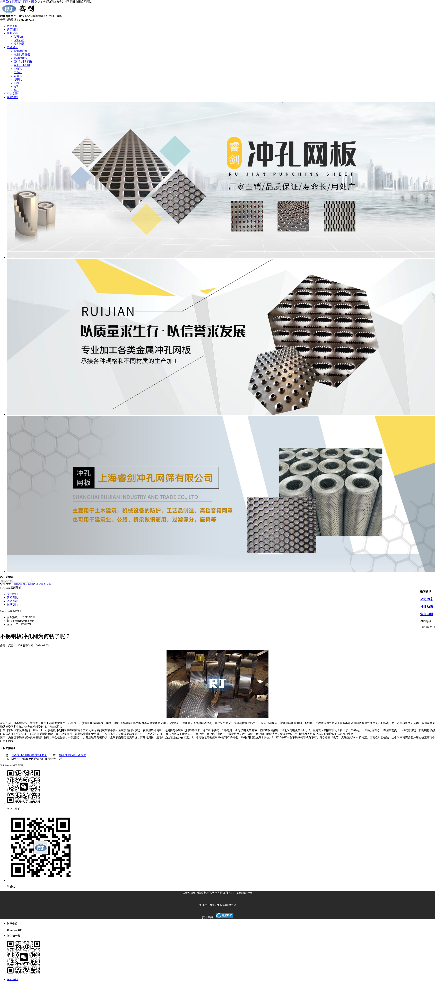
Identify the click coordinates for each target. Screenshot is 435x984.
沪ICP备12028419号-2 (223, 904)
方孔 (16, 86)
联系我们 (17, 1)
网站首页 (12, 25)
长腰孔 (18, 83)
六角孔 (18, 68)
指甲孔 (18, 79)
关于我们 (5, 1)
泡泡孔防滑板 (22, 54)
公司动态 (19, 36)
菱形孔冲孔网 (22, 65)
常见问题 (19, 43)
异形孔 (18, 75)
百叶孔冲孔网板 (23, 61)
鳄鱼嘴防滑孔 (22, 50)
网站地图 (28, 1)
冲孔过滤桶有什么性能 (72, 755)
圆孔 (16, 90)
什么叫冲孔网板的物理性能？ (29, 755)
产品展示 (12, 47)
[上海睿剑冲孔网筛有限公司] (19, 12)
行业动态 (19, 40)
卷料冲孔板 (20, 58)
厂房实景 (12, 93)
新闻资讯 (12, 33)
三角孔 (18, 72)
